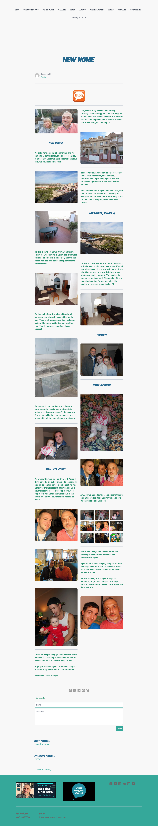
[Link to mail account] (124, 783)
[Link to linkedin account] (119, 783)
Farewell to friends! (42, 744)
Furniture (38, 759)
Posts (43, 77)
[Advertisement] (79, 37)
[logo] (79, 4)
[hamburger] (5, 4)
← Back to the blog (43, 769)
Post (120, 729)
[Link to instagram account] (133, 783)
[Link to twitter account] (115, 783)
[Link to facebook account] (110, 783)
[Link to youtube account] (128, 783)
